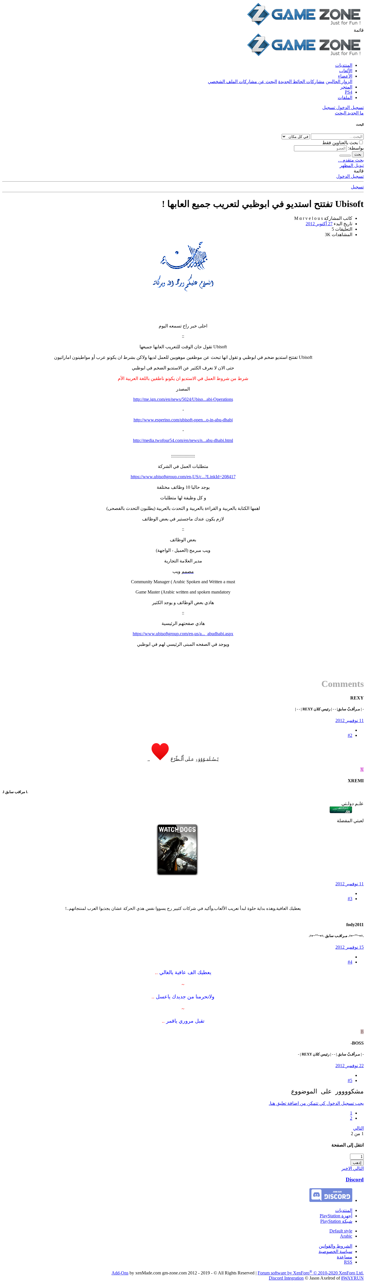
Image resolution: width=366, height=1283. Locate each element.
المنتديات (343, 65)
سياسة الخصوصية (335, 1251)
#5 (350, 1080)
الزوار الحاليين (339, 81)
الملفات (345, 97)
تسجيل (357, 186)
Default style (340, 1230)
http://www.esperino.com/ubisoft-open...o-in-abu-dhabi (183, 419)
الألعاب (345, 70)
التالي (358, 1128)
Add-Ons (120, 1272)
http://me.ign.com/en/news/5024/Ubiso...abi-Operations (183, 399)
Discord (355, 1180)
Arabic (346, 1236)
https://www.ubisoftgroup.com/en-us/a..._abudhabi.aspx (183, 633)
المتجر (346, 87)
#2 (350, 735)
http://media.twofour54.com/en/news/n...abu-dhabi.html (183, 440)
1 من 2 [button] (357, 1133)
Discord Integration (286, 1278)
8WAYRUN (352, 1278)
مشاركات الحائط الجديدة (301, 81)
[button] (359, 30)
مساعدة (344, 1256)
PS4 (348, 92)
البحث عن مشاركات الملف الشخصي (242, 81)
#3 (350, 898)
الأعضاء (345, 76)
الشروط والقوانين (335, 1246)
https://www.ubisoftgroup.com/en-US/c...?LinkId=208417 (183, 476)
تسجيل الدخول (350, 176)
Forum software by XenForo (311, 1272)
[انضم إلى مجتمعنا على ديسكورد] (330, 1200)
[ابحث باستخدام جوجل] (345, 155)
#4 (350, 962)
